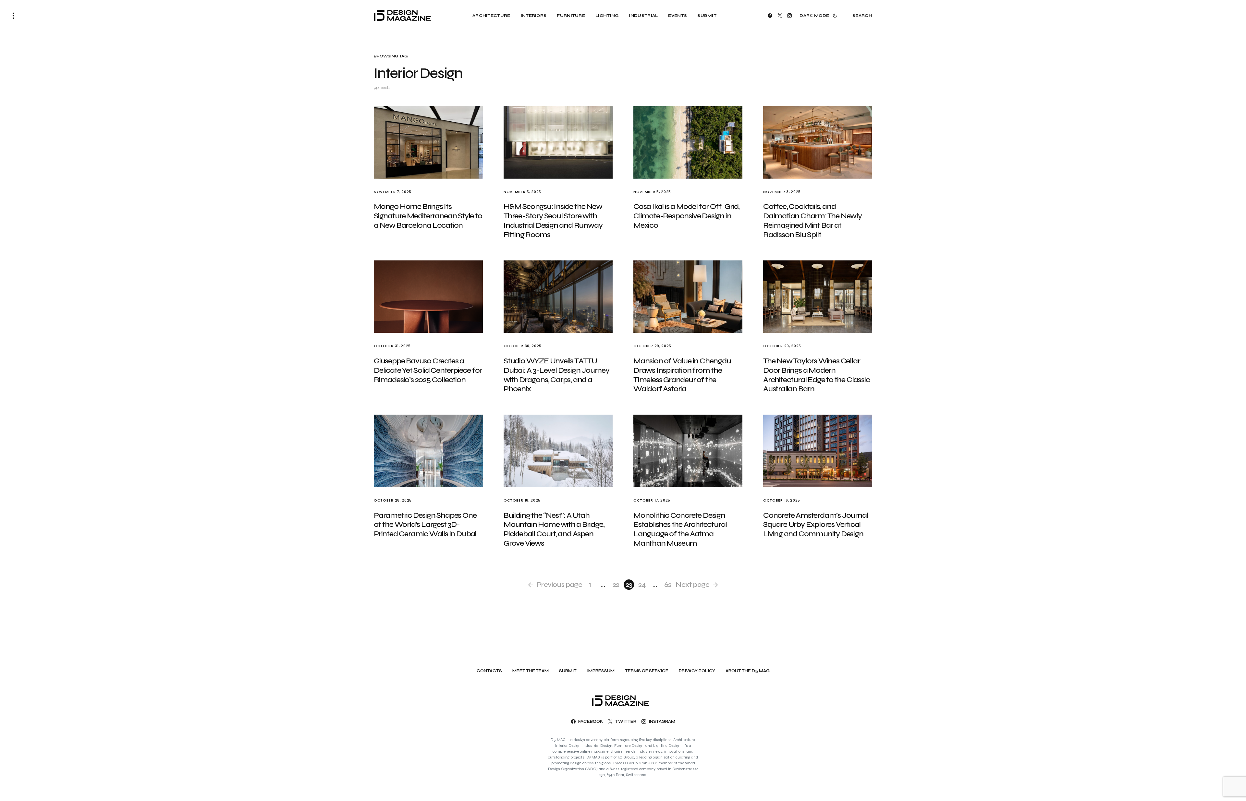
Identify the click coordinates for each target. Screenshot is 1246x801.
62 (668, 584)
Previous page (559, 584)
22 (616, 584)
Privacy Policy (697, 671)
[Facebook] (770, 15)
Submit (568, 671)
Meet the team (530, 671)
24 (642, 584)
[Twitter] (779, 15)
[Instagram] (789, 15)
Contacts (489, 671)
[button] (13, 15)
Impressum (601, 671)
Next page (692, 584)
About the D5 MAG (748, 671)
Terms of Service (646, 671)
